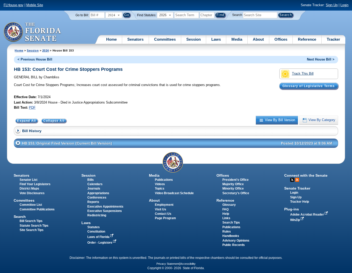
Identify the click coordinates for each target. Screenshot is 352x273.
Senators (135, 39)
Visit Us (160, 209)
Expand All (26, 120)
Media (236, 39)
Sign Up (332, 5)
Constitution (96, 231)
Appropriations (98, 193)
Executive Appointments (105, 206)
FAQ (225, 209)
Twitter (292, 180)
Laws (216, 39)
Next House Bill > (320, 59)
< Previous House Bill (35, 59)
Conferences (96, 197)
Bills (90, 179)
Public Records (233, 244)
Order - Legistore (100, 242)
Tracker (333, 39)
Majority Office (233, 184)
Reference (307, 39)
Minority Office (233, 188)
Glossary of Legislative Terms (308, 86)
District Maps (29, 188)
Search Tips (231, 222)
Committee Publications (37, 209)
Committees (165, 39)
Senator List (28, 179)
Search (237, 14)
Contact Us (163, 213)
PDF (32, 107)
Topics (159, 188)
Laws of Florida (98, 236)
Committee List (31, 204)
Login (344, 5)
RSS (297, 180)
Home (111, 39)
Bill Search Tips (31, 221)
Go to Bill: (82, 15)
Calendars (95, 184)
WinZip (295, 219)
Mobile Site (34, 5)
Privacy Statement (167, 263)
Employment (164, 204)
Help (225, 213)
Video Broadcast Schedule (174, 193)
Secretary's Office (235, 193)
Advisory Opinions (235, 240)
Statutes (93, 227)
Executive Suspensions (104, 210)
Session (193, 39)
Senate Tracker (297, 188)
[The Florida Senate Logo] (33, 32)
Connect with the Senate (306, 175)
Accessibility (188, 263)
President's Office (235, 179)
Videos (160, 184)
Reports (93, 201)
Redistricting (96, 215)
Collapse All (53, 120)
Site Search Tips (32, 230)
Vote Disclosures (32, 193)
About (258, 39)
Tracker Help (299, 201)
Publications (164, 179)
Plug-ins (291, 209)
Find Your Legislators (35, 184)
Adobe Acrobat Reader (307, 214)
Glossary (229, 204)
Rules (226, 231)
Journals (93, 188)
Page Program (165, 218)
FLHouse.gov (13, 5)
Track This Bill (303, 73)
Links (226, 218)
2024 (45, 50)
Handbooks (230, 235)
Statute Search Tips (34, 225)
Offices (280, 39)
